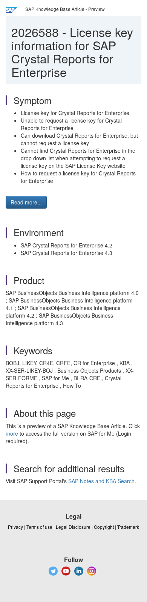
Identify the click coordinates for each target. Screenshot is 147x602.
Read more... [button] (26, 202)
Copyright (104, 527)
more (12, 433)
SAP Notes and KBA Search (101, 481)
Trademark (128, 527)
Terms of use (39, 527)
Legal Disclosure (73, 527)
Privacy (15, 527)
